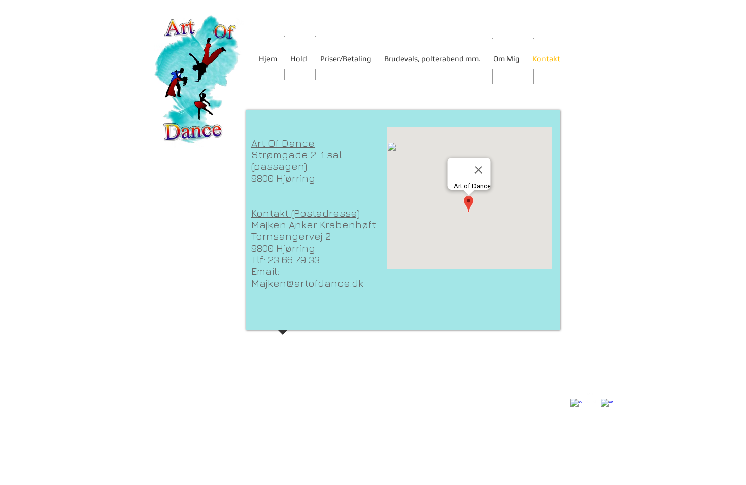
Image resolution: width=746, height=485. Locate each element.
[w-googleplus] (607, 405)
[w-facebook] (576, 405)
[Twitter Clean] (592, 397)
